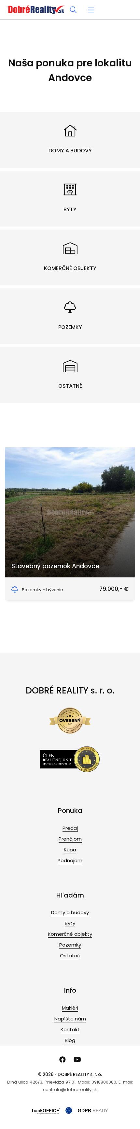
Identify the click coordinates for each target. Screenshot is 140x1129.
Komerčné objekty (70, 934)
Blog (70, 1040)
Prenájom (70, 838)
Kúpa (70, 849)
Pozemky (70, 944)
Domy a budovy (70, 912)
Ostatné (70, 955)
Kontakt (70, 1029)
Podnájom (70, 860)
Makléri (70, 1007)
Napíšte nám (70, 1018)
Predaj (70, 828)
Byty (70, 923)
